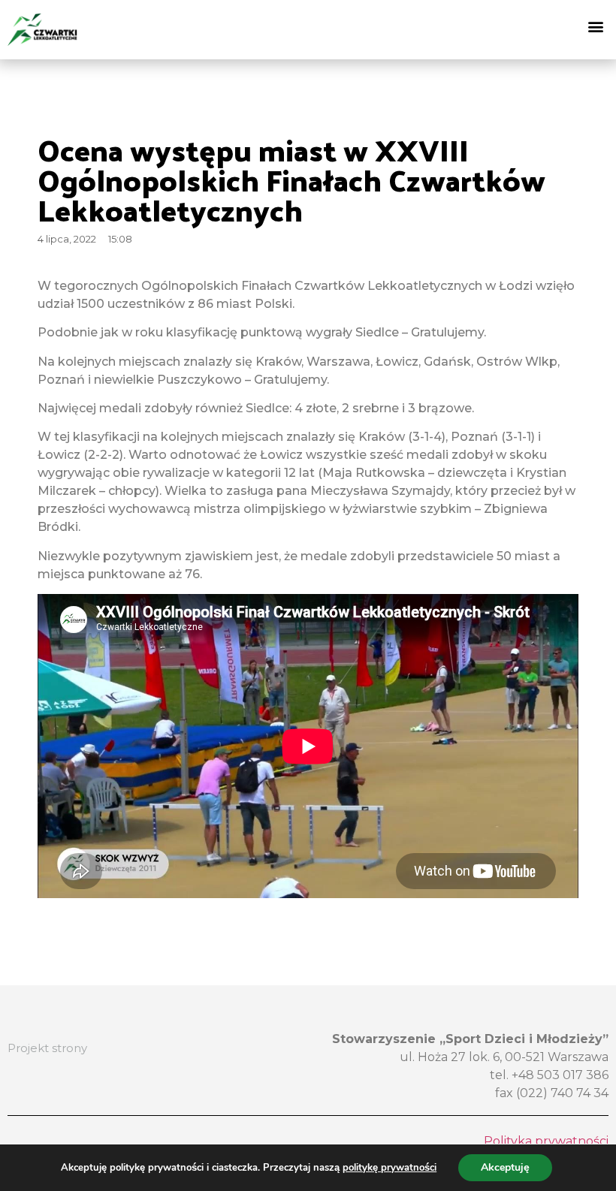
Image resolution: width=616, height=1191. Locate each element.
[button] (596, 26)
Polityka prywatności (546, 1141)
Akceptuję (505, 1167)
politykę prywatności (389, 1167)
